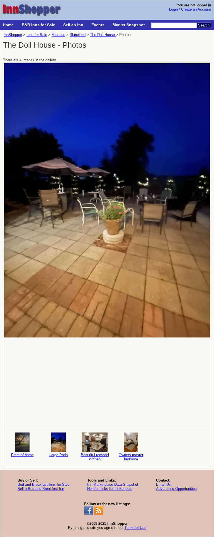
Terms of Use (135, 528)
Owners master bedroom (131, 457)
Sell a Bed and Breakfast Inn (41, 489)
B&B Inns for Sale (38, 25)
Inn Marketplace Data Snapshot (112, 484)
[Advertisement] (107, 383)
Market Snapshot (129, 25)
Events (97, 25)
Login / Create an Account (190, 9)
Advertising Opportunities (176, 489)
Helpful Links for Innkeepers (109, 489)
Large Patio (58, 455)
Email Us (163, 484)
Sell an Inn (73, 25)
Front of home (22, 455)
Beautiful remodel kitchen (95, 457)
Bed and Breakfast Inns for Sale (43, 484)
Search (204, 25)
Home (8, 25)
